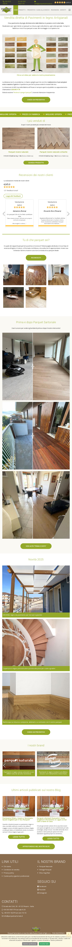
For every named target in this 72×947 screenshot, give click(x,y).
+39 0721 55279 (7, 2)
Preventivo (31, 10)
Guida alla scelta (42, 10)
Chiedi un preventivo (36, 100)
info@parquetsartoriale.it (43, 4)
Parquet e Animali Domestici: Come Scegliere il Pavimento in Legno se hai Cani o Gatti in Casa (52, 819)
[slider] (32, 366)
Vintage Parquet (45, 870)
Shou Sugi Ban (44, 873)
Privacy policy (9, 873)
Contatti (63, 10)
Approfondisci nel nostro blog (36, 846)
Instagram (43, 893)
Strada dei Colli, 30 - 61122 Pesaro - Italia (18, 906)
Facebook (42, 886)
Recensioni (55, 10)
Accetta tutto (44, 944)
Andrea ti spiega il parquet (23, 92)
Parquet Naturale (45, 866)
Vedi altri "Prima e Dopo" (36, 546)
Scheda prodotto (36, 163)
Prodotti (22, 10)
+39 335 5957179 (22, 2)
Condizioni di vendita (11, 870)
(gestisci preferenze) (21, 876)
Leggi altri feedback (13, 196)
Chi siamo (7, 866)
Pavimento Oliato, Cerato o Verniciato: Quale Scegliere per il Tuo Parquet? (18, 819)
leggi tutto (19, 837)
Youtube (42, 890)
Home (16, 10)
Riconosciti (36, 258)
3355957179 (15, 89)
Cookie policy (9, 876)
